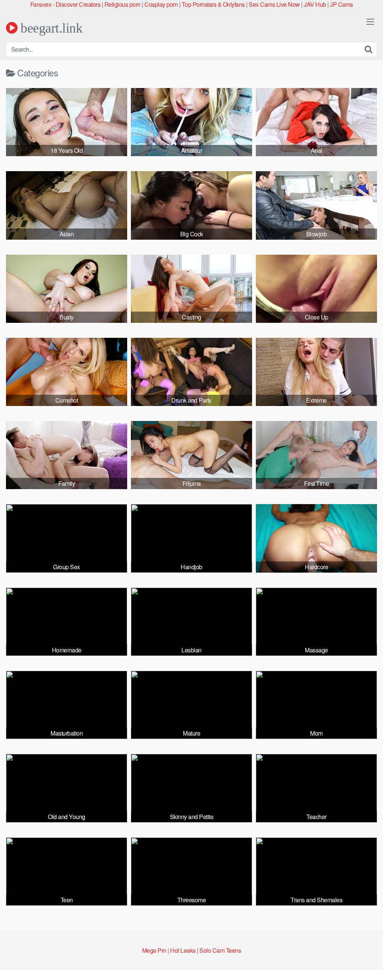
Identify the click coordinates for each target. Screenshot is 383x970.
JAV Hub (315, 4)
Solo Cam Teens (220, 950)
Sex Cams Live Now (274, 4)
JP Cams (341, 4)
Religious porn (122, 4)
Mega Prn (154, 950)
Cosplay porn (161, 4)
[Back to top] (362, 946)
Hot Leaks (183, 950)
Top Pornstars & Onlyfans (213, 4)
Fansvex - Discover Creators (65, 4)
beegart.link (50, 27)
